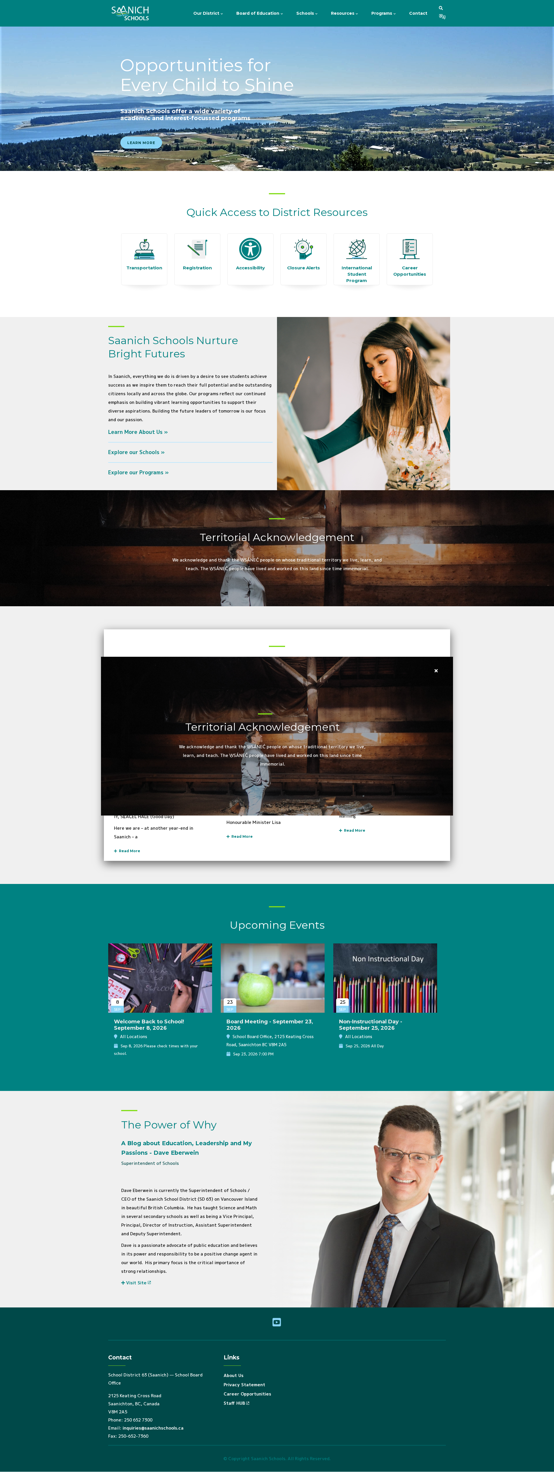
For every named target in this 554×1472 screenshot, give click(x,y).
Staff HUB (234, 1403)
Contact (418, 13)
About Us (234, 1375)
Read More (128, 851)
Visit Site (136, 1283)
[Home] (131, 13)
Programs (382, 13)
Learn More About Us (135, 432)
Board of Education (258, 13)
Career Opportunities (247, 1394)
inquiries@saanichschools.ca (153, 1428)
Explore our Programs (135, 472)
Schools (305, 13)
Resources (343, 13)
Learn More (141, 143)
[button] (441, 8)
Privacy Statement (244, 1385)
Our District (206, 13)
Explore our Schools (133, 452)
